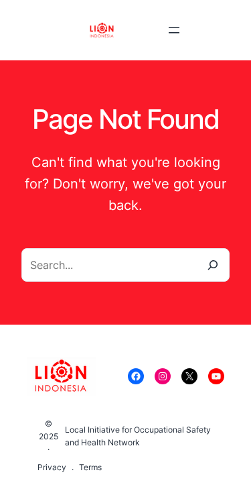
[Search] (212, 265)
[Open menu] (174, 30)
